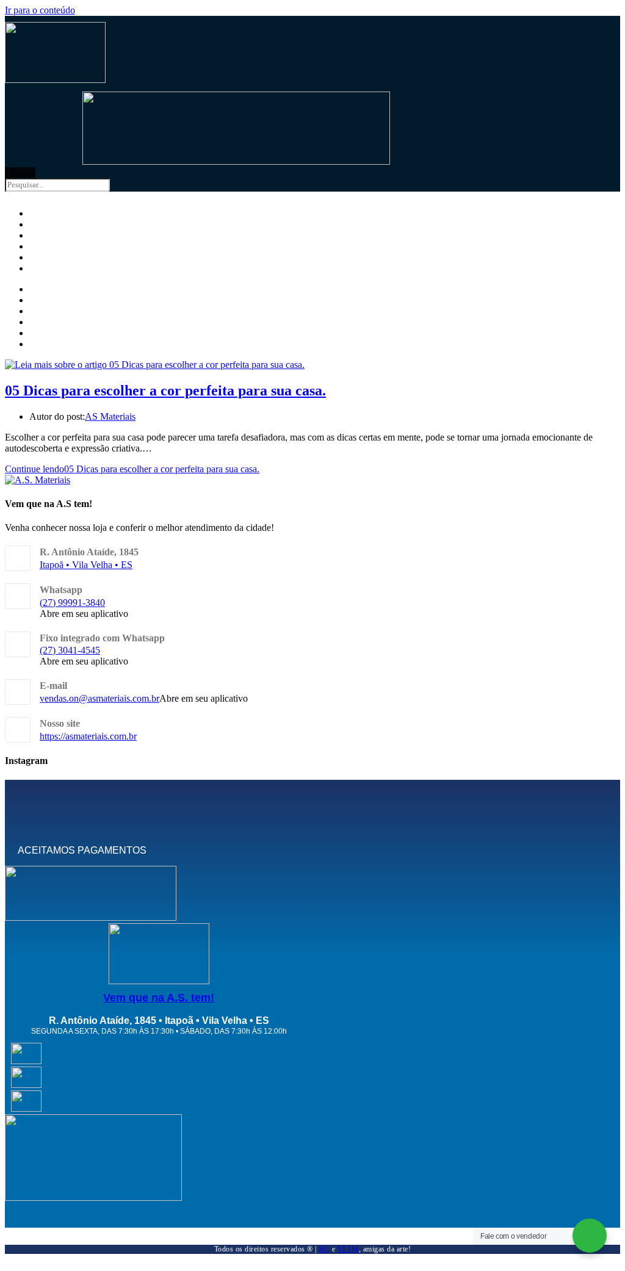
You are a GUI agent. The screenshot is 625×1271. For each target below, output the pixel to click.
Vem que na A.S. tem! (158, 998)
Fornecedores (60, 323)
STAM (348, 1249)
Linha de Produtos (67, 312)
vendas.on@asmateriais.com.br (99, 698)
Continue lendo (132, 469)
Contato (46, 269)
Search (22, 172)
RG (324, 1249)
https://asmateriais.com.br (88, 736)
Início (40, 290)
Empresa (47, 301)
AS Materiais (110, 416)
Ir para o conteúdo (40, 10)
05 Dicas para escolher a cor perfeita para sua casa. (165, 390)
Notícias (46, 333)
